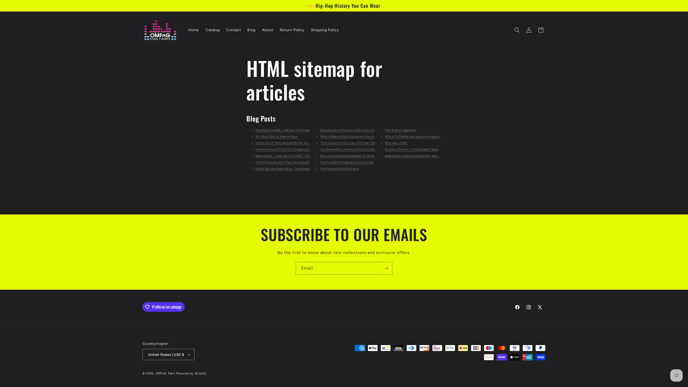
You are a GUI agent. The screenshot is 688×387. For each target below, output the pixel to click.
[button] (517, 30)
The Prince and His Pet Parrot (339, 168)
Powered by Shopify (191, 373)
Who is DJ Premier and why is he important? (414, 136)
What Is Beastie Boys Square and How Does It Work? (355, 136)
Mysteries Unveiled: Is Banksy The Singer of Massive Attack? (296, 130)
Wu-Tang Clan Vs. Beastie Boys (276, 136)
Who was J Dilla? (396, 143)
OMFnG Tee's (165, 373)
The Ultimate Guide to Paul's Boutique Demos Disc (290, 162)
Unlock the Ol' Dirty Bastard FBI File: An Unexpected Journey (296, 143)
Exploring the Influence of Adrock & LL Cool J (350, 130)
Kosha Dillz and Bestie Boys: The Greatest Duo (287, 168)
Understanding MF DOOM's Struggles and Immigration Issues (297, 149)
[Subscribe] (386, 268)
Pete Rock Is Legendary (400, 130)
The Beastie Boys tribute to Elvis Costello (347, 149)
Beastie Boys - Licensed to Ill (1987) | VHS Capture (289, 155)
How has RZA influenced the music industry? (350, 162)
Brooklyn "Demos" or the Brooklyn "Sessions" (415, 149)
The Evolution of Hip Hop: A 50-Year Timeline (350, 143)
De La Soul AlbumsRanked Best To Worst (347, 155)
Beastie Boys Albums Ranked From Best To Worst (418, 155)
